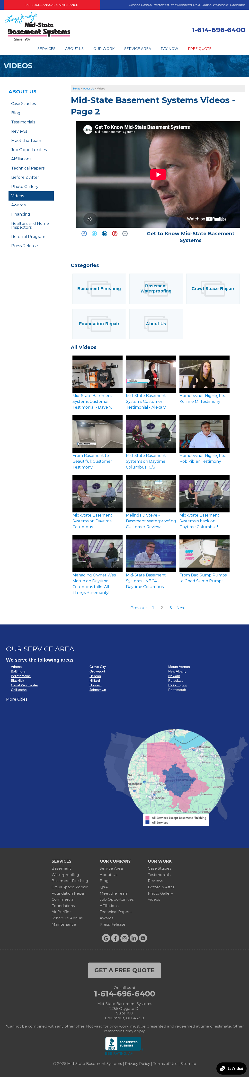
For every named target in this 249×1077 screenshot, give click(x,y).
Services (46, 49)
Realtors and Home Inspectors (30, 225)
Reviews (19, 131)
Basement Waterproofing (156, 288)
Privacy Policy (137, 1063)
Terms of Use (165, 1063)
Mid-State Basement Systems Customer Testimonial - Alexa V (146, 401)
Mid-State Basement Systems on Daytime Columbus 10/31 (146, 461)
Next (181, 608)
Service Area (137, 49)
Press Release (24, 245)
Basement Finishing (99, 288)
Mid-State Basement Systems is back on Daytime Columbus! (199, 521)
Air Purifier (61, 911)
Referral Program (28, 236)
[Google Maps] (106, 938)
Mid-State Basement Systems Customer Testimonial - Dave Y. (92, 401)
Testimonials (23, 122)
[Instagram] (124, 938)
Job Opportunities (29, 149)
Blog (15, 113)
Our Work (104, 49)
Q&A (104, 887)
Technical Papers (27, 168)
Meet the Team (26, 140)
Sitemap (188, 1063)
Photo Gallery (24, 186)
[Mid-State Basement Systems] (37, 40)
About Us (74, 49)
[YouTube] (143, 938)
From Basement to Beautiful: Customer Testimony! (92, 461)
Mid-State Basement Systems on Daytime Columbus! (92, 521)
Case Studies (23, 103)
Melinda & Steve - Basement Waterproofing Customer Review (151, 521)
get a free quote (124, 970)
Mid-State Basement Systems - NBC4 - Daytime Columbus (146, 581)
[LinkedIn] (134, 938)
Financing (20, 214)
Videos (17, 196)
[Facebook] (115, 938)
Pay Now (169, 49)
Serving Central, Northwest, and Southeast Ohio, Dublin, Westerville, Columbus (187, 5)
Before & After (25, 177)
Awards (18, 205)
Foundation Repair (99, 323)
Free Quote (200, 49)
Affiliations (21, 159)
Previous (138, 608)
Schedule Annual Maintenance (52, 5)
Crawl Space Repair (213, 288)
